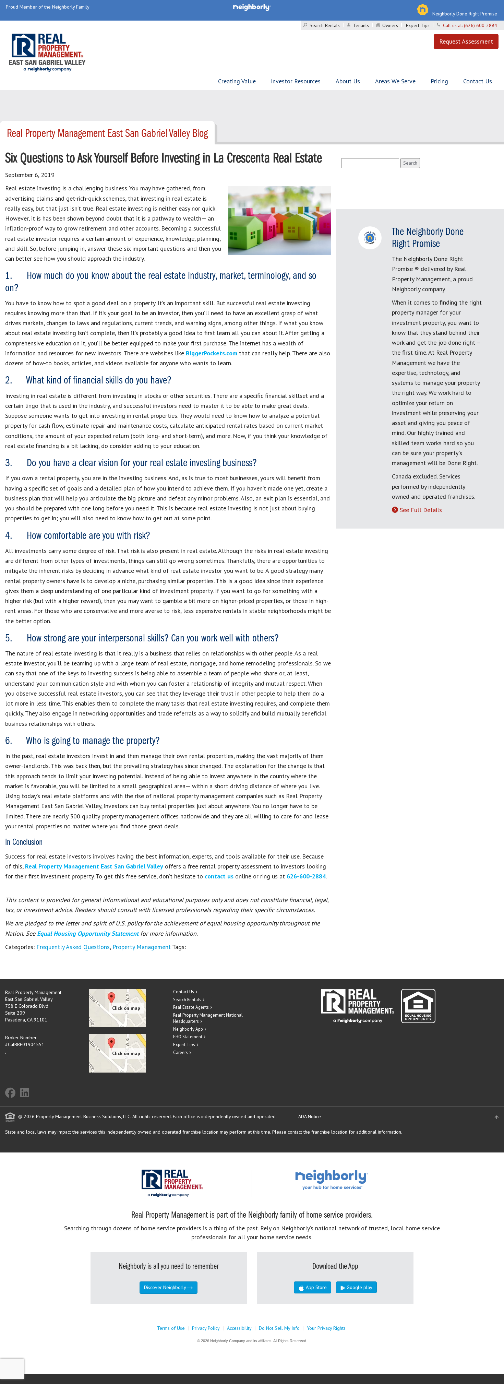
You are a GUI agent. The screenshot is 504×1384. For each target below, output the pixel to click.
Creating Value (237, 81)
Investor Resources (296, 81)
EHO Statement (187, 1037)
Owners (390, 25)
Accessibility (239, 1328)
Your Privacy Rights (326, 1328)
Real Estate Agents (191, 1007)
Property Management (141, 947)
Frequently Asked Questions (73, 947)
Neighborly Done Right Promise (464, 14)
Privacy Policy (206, 1328)
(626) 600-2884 (480, 25)
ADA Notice (309, 1116)
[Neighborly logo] (252, 7)
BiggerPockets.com (211, 353)
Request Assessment (466, 41)
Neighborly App (188, 1029)
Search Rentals (325, 25)
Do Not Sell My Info (279, 1328)
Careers (180, 1052)
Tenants (361, 25)
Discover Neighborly (165, 1287)
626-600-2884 (306, 876)
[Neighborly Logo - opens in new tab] (352, 1179)
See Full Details (421, 510)
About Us (348, 81)
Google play (358, 1287)
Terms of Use (171, 1328)
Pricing (439, 81)
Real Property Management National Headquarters (208, 1018)
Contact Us (477, 81)
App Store (315, 1287)
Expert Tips (418, 25)
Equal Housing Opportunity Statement (88, 933)
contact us (219, 876)
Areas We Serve (395, 81)
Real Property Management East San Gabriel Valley (94, 866)
